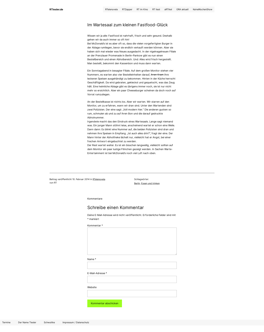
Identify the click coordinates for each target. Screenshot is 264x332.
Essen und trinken (150, 183)
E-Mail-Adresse (97, 273)
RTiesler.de (56, 9)
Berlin (137, 183)
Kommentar (95, 225)
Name (91, 259)
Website (92, 287)
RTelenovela (99, 179)
